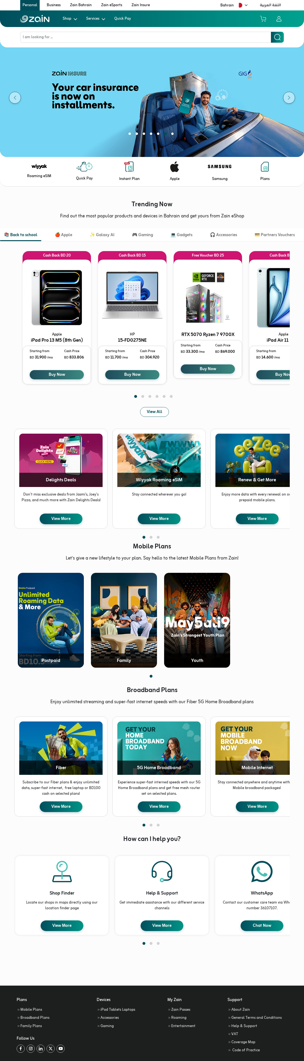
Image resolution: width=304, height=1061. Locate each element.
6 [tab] (166, 134)
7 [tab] (173, 134)
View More (61, 518)
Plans (265, 179)
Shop (67, 19)
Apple (175, 179)
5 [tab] (159, 134)
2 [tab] (137, 134)
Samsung (220, 179)
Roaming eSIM (39, 176)
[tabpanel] (152, 97)
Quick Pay (122, 19)
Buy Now (57, 374)
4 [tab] (152, 134)
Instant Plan (129, 179)
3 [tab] (144, 134)
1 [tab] (130, 134)
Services (92, 19)
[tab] (20, 235)
